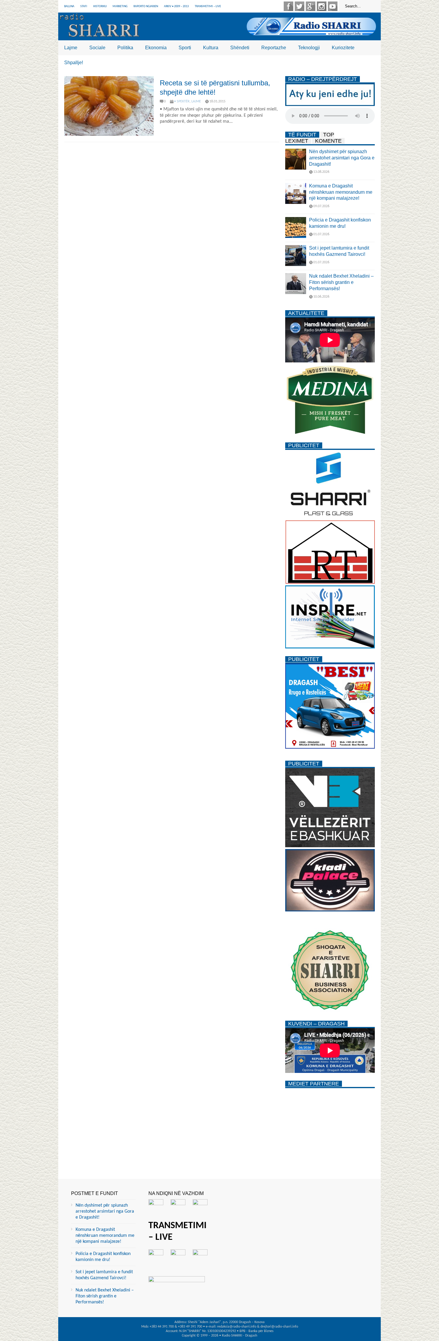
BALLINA (69, 6)
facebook (288, 6)
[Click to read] (109, 106)
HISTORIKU (100, 6)
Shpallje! (73, 62)
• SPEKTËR (182, 101)
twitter (299, 6)
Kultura (210, 47)
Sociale (97, 47)
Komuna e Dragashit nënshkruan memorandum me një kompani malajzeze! (340, 192)
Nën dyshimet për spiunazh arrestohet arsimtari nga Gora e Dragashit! (341, 158)
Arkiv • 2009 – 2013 (176, 6)
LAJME (196, 101)
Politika (125, 47)
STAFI (83, 6)
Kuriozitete (343, 47)
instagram (321, 6)
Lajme (70, 47)
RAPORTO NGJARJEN (145, 6)
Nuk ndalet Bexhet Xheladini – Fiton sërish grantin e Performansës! (341, 282)
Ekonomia (156, 47)
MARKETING (120, 6)
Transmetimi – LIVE (208, 6)
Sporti (185, 47)
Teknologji (309, 47)
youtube (332, 6)
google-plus (310, 6)
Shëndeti (239, 47)
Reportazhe (273, 47)
